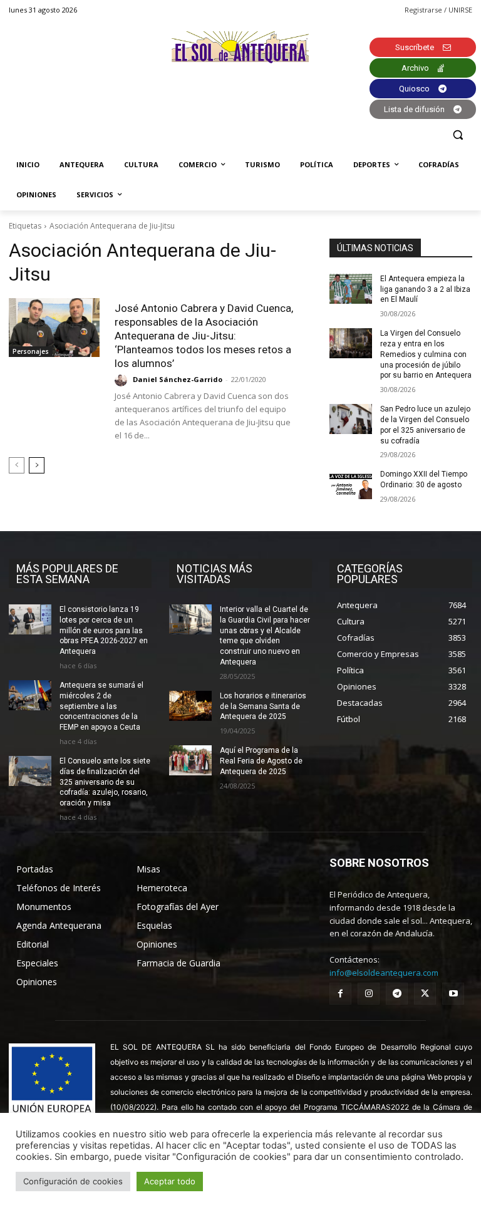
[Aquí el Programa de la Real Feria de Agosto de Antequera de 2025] (190, 760)
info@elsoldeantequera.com (383, 972)
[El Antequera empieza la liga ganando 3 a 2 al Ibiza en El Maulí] (350, 289)
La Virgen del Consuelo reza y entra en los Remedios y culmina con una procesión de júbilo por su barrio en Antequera (426, 354)
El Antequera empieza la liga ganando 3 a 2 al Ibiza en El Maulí (425, 289)
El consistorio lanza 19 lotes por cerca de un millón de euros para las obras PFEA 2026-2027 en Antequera (103, 630)
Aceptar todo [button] (169, 1181)
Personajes (31, 351)
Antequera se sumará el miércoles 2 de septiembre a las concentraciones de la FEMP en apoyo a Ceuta (101, 706)
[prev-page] (16, 465)
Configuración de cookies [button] (73, 1181)
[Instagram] (369, 994)
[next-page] (36, 465)
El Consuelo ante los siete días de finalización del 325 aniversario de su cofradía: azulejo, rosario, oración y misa (104, 782)
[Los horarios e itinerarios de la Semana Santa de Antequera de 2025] (190, 706)
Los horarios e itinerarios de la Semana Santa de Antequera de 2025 (263, 706)
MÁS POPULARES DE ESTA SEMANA (67, 574)
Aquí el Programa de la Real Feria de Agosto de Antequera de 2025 (261, 761)
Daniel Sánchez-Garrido (177, 379)
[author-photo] (123, 380)
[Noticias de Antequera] (240, 47)
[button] (457, 135)
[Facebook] (340, 994)
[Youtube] (453, 994)
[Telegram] (397, 994)
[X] (425, 994)
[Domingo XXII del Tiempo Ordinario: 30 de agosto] (350, 484)
